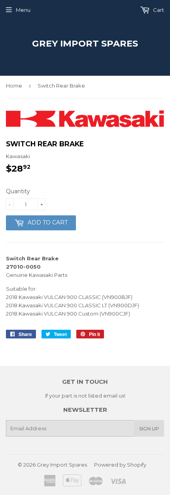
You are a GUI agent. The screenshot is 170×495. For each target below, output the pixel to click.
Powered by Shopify (120, 464)
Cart (158, 10)
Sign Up (149, 428)
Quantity (18, 191)
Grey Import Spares (85, 43)
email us (113, 395)
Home (14, 85)
